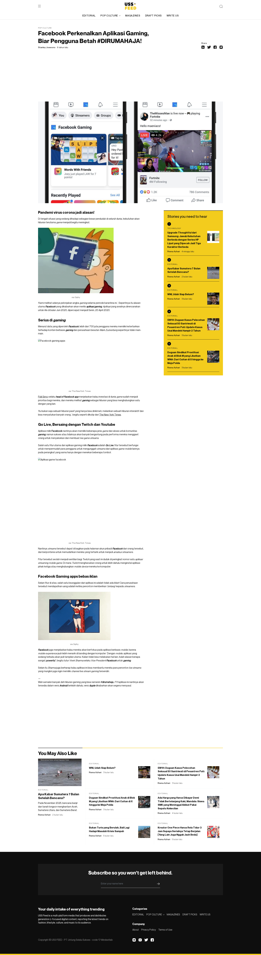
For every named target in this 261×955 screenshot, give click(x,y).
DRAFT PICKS (153, 15)
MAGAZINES (132, 15)
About (135, 929)
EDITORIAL (89, 15)
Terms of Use (165, 929)
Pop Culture (45, 28)
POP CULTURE (109, 15)
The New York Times (110, 414)
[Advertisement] (130, 79)
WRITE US (173, 15)
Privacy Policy (148, 929)
